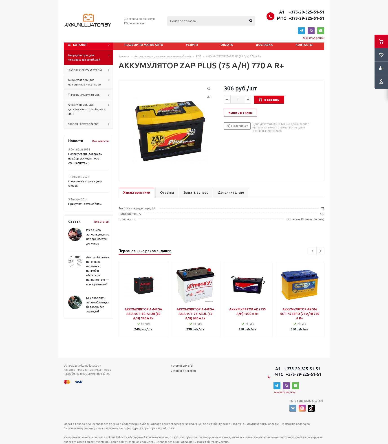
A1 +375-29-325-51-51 (300, 12)
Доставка (264, 44)
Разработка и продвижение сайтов (87, 373)
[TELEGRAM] (301, 30)
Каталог (80, 44)
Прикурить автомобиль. (85, 203)
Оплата (226, 44)
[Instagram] (302, 408)
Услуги (192, 44)
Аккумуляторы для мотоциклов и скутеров (84, 82)
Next (320, 251)
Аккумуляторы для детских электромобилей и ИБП (87, 109)
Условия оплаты (182, 365)
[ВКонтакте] (292, 408)
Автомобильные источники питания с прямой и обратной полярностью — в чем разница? (97, 271)
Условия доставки (183, 370)
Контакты (304, 44)
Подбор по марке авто (143, 44)
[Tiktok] (311, 408)
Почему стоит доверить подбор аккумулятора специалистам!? (85, 158)
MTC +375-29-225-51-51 (300, 18)
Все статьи (101, 221)
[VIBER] (311, 30)
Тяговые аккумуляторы (84, 94)
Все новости (100, 141)
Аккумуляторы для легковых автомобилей (84, 57)
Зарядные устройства (83, 123)
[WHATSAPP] (320, 30)
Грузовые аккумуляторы (85, 69)
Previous (312, 251)
